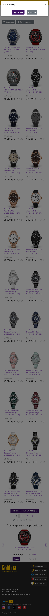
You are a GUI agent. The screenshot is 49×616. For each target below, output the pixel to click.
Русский (32, 12)
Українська (18, 12)
